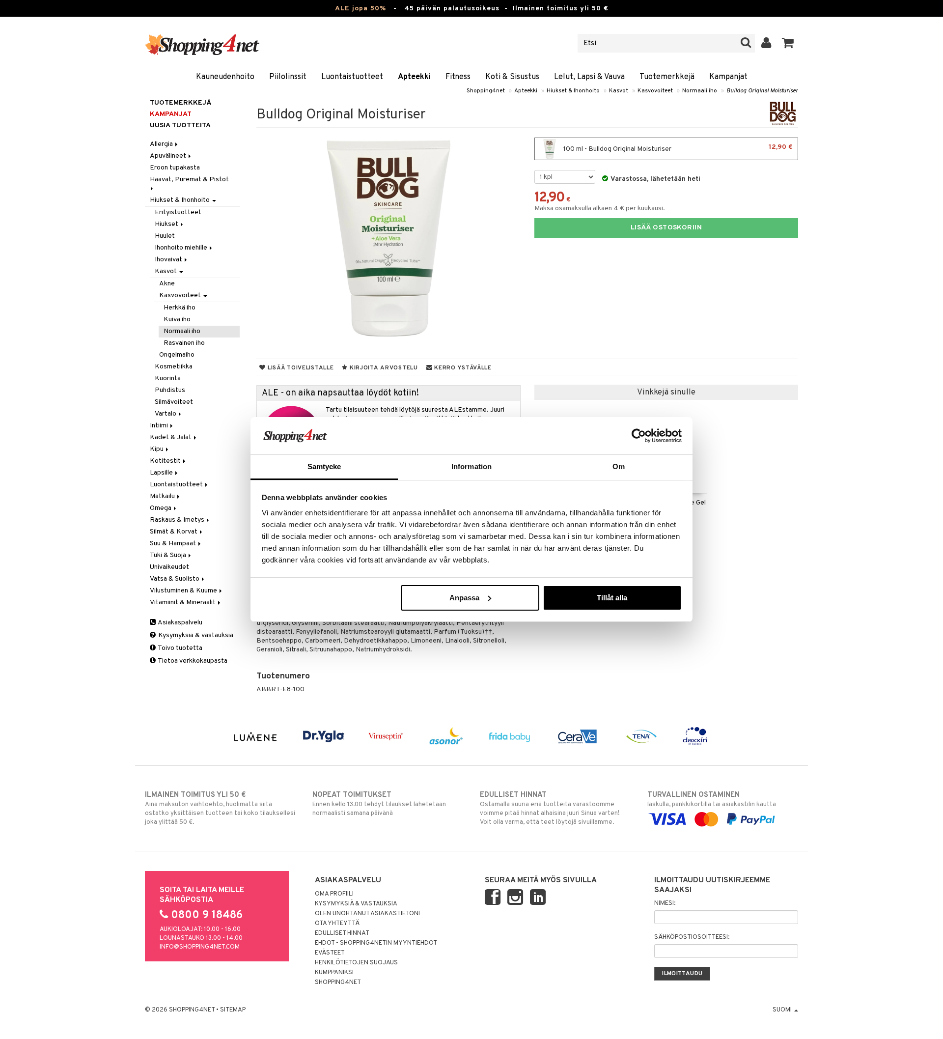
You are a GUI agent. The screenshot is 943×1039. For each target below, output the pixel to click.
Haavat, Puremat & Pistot (190, 179)
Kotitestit (166, 461)
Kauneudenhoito (225, 77)
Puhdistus (170, 390)
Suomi (783, 1010)
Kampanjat (728, 77)
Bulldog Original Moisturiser (762, 91)
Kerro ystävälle (461, 368)
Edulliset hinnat (342, 933)
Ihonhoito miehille (182, 248)
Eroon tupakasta (175, 168)
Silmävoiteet (174, 402)
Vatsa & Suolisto (175, 579)
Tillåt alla (612, 597)
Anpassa (464, 597)
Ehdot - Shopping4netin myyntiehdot (376, 943)
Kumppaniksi (334, 973)
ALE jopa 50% (360, 8)
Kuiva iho (177, 319)
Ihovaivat (169, 259)
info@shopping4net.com (200, 947)
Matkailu (163, 496)
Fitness (458, 77)
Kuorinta (168, 378)
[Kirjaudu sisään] (766, 43)
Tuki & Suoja (169, 555)
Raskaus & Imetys (178, 520)
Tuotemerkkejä (666, 77)
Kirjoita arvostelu (383, 368)
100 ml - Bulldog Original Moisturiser (677, 148)
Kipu (157, 449)
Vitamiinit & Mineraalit (183, 602)
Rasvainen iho (184, 343)
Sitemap (233, 1010)
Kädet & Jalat (171, 437)
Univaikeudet (169, 567)
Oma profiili (334, 894)
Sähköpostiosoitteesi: (691, 937)
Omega (161, 508)
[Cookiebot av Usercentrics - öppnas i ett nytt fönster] (639, 435)
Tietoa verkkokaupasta (192, 661)
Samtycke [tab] (324, 466)
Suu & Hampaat (173, 543)
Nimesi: (664, 903)
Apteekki (414, 77)
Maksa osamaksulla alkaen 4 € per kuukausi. (599, 208)
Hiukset (167, 224)
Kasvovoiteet (655, 91)
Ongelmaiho (176, 355)
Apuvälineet (169, 156)
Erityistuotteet (178, 212)
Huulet (165, 236)
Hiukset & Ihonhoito (573, 91)
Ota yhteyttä (337, 923)
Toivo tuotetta (179, 648)
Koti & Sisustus (512, 77)
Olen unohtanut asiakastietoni (367, 914)
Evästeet (330, 953)
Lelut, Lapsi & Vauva (589, 77)
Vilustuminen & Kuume (184, 591)
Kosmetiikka (174, 367)
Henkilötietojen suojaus (356, 963)
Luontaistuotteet (352, 77)
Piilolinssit (287, 77)
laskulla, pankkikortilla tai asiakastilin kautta (711, 799)
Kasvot (618, 91)
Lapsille (162, 473)
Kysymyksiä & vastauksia (195, 635)
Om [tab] (618, 466)
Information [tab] (471, 466)
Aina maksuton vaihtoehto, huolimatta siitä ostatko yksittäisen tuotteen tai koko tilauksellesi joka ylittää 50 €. (220, 808)
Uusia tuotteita (180, 125)
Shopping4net (486, 91)
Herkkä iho (179, 308)
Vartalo (166, 414)
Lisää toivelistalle (299, 368)
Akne (167, 284)
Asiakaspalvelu (179, 622)
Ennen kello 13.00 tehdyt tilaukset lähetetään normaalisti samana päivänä (379, 803)
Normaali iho (699, 91)
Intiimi (159, 425)
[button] (788, 43)
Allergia (162, 144)
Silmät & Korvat (174, 532)
